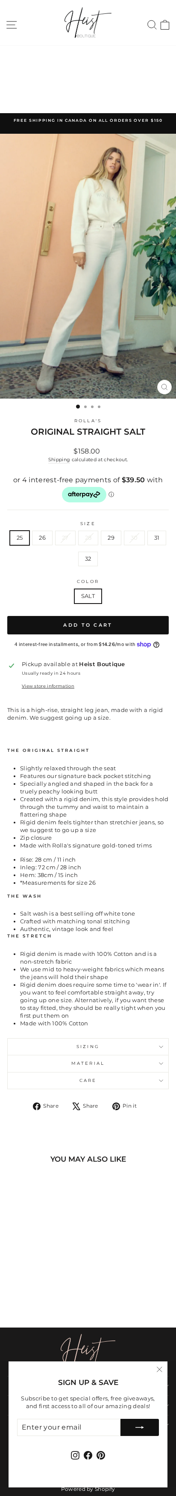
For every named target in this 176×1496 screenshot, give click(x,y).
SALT (88, 596)
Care (88, 1080)
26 (42, 538)
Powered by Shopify (88, 1489)
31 (157, 538)
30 (134, 538)
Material (88, 1063)
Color (88, 581)
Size (87, 523)
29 (111, 538)
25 (20, 538)
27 (65, 538)
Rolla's (88, 421)
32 (88, 559)
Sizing (88, 1046)
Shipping (59, 460)
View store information (48, 686)
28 (88, 538)
